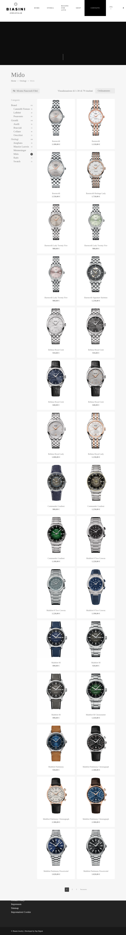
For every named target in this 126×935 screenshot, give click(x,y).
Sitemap (15, 908)
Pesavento (18, 116)
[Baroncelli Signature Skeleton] (96, 274)
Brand (14, 105)
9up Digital (39, 931)
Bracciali (18, 127)
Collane (17, 131)
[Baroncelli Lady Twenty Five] (56, 222)
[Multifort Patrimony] (56, 743)
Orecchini (18, 135)
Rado (16, 157)
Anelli (16, 124)
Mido (16, 154)
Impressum (16, 904)
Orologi (23, 81)
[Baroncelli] (56, 118)
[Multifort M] (56, 639)
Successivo (83, 889)
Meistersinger (20, 150)
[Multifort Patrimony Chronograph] (96, 743)
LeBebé (17, 112)
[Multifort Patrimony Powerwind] (56, 848)
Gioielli (14, 120)
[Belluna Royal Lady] (56, 431)
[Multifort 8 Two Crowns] (96, 535)
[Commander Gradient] (56, 483)
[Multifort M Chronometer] (96, 691)
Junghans (18, 143)
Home (13, 81)
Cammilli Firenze (22, 109)
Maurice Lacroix (21, 146)
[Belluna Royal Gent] (56, 326)
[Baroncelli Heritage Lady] (96, 170)
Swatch (17, 161)
